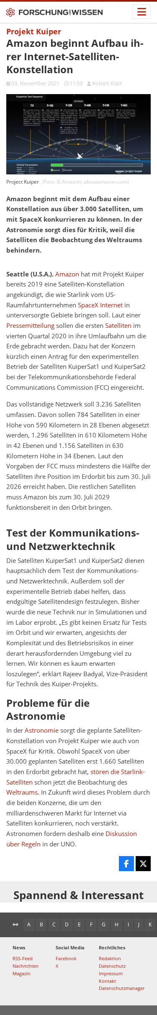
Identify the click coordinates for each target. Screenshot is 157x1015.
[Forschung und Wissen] (54, 12)
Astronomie (42, 730)
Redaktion (110, 958)
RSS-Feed (23, 958)
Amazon (67, 274)
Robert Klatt (107, 83)
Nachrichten (26, 966)
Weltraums (22, 792)
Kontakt (107, 981)
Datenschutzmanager (121, 988)
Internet (111, 305)
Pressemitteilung (30, 325)
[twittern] (143, 863)
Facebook (66, 958)
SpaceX (88, 305)
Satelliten (118, 325)
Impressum (111, 973)
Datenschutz (112, 966)
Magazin (22, 973)
